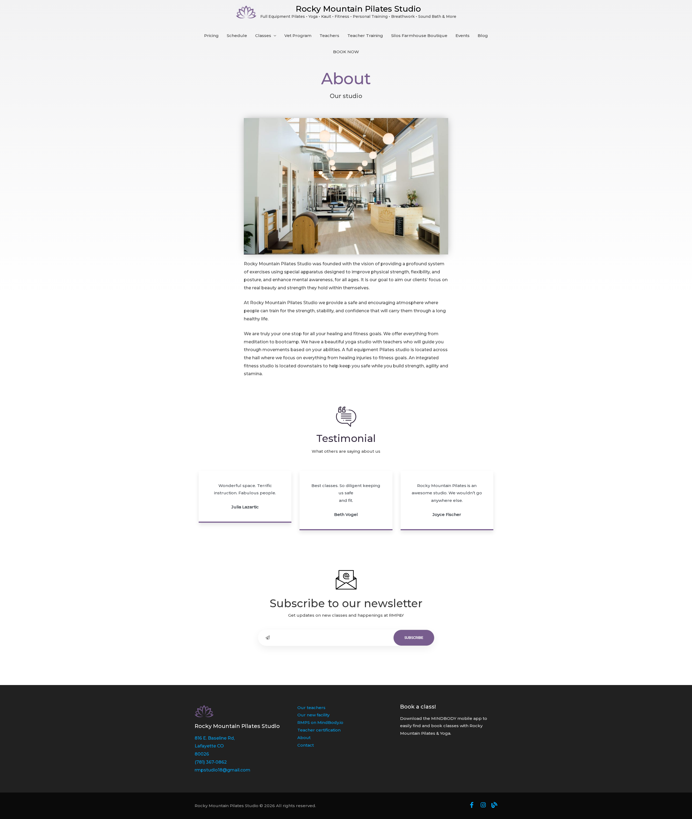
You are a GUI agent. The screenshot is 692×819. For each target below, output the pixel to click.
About (304, 737)
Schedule (237, 35)
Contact (305, 745)
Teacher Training (365, 35)
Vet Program (297, 35)
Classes (263, 35)
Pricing (211, 35)
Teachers (329, 35)
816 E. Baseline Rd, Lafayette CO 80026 (215, 746)
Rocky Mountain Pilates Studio (358, 9)
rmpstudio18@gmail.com (222, 770)
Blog (483, 35)
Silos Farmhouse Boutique (419, 35)
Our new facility (313, 714)
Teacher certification (319, 730)
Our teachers (311, 707)
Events (462, 35)
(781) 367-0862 (211, 762)
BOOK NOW (346, 51)
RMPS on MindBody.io (320, 722)
